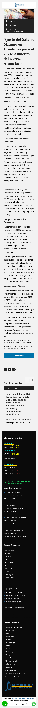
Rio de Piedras (9, 637)
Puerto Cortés (9, 578)
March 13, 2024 (12, 21)
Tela (5, 565)
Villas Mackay (9, 649)
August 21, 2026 (12, 388)
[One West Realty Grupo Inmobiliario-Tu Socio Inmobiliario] (19, 5)
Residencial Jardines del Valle (14, 673)
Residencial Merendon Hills (13, 627)
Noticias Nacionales (17, 31)
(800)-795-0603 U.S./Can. (14, 598)
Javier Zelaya (12, 25)
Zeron (6, 633)
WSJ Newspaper (30, 617)
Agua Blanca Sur (10, 670)
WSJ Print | (23, 617)
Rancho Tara (8, 658)
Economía (8, 31)
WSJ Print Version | (14, 617)
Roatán (6, 559)
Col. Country (8, 652)
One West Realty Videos (14, 607)
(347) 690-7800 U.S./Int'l (14, 592)
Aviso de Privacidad (20, 703)
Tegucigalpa (8, 562)
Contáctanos (19, 356)
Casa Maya (8, 667)
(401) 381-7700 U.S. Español (15, 595)
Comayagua (8, 575)
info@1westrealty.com (13, 602)
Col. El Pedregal (9, 643)
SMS (23, 705)
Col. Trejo (7, 640)
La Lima (7, 571)
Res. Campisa (9, 630)
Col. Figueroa (9, 655)
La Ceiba (7, 553)
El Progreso (8, 556)
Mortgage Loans (9, 614)
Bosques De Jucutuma (12, 676)
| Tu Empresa (22, 614)
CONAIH (16, 614)
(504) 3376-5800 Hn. (13, 589)
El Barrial (7, 646)
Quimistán (8, 568)
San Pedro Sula (9, 550)
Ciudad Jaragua (9, 664)
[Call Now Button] (5, 703)
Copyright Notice (10, 703)
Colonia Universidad (11, 661)
